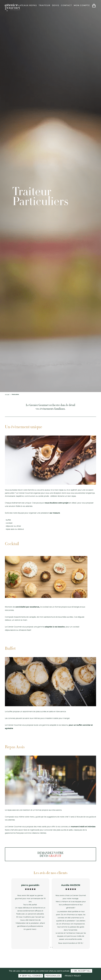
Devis (55, 5)
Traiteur (44, 5)
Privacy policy (73, 976)
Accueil (9, 5)
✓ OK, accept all (81, 971)
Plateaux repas (27, 5)
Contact (66, 5)
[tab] (48, 947)
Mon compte (82, 5)
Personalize (53, 976)
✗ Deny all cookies (31, 976)
